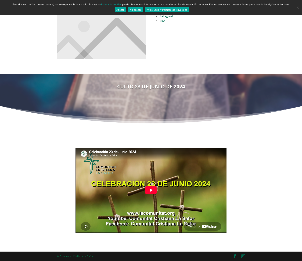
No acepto (136, 9)
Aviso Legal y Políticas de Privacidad (167, 9)
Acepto (120, 9)
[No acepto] (297, 7)
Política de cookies (111, 4)
